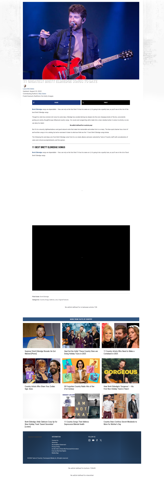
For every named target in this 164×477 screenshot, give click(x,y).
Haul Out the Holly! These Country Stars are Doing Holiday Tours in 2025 (81, 352)
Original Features (63, 299)
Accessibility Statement (59, 444)
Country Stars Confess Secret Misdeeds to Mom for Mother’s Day (120, 423)
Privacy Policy (56, 446)
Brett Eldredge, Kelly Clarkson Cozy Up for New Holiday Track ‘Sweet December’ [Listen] (41, 424)
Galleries (51, 299)
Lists (56, 299)
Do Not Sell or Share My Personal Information (65, 449)
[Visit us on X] (101, 440)
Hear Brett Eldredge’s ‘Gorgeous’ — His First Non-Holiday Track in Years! (119, 387)
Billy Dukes (42, 94)
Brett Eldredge (37, 109)
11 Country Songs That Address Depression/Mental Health (76, 423)
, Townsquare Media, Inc (49, 458)
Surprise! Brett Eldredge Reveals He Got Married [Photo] (40, 352)
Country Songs (44, 299)
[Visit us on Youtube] (94, 440)
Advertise (55, 442)
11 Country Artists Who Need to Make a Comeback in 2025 (119, 352)
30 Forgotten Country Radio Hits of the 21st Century (79, 387)
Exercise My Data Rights (59, 451)
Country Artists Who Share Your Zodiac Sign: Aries (40, 387)
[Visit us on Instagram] (90, 440)
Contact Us (55, 440)
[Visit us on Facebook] (98, 440)
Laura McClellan (28, 89)
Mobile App (55, 453)
